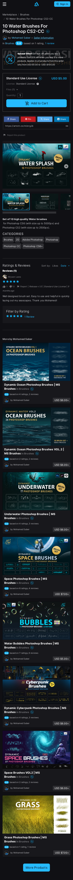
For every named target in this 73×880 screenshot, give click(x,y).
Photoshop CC (12, 246)
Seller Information (44, 37)
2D (17, 239)
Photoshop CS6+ (33, 246)
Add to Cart (39, 103)
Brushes (9, 43)
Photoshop (52, 239)
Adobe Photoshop (32, 239)
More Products (36, 867)
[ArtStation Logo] (36, 4)
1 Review (29, 316)
